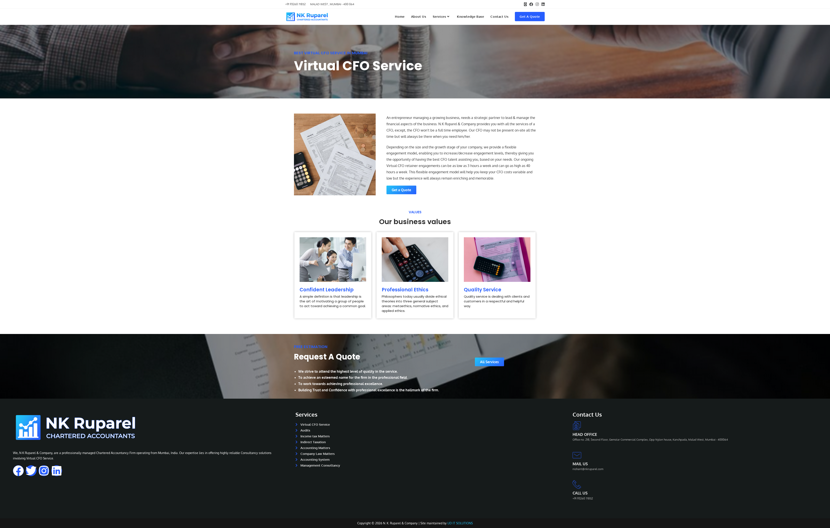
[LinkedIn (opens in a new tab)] (542, 4)
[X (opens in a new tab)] (525, 4)
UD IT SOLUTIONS (460, 523)
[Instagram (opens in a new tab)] (537, 4)
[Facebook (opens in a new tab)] (531, 4)
